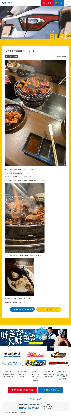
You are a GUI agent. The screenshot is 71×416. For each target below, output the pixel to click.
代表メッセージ (22, 374)
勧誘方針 (63, 379)
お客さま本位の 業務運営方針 (63, 375)
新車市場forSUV (8, 376)
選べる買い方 (35, 376)
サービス (37, 371)
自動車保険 (35, 381)
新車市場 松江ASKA (8, 374)
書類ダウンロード (64, 371)
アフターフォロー (35, 374)
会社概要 (23, 371)
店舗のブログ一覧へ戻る (22, 309)
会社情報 (22, 376)
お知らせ (50, 371)
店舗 (10, 371)
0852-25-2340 (29, 408)
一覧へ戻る (49, 309)
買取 (35, 378)
